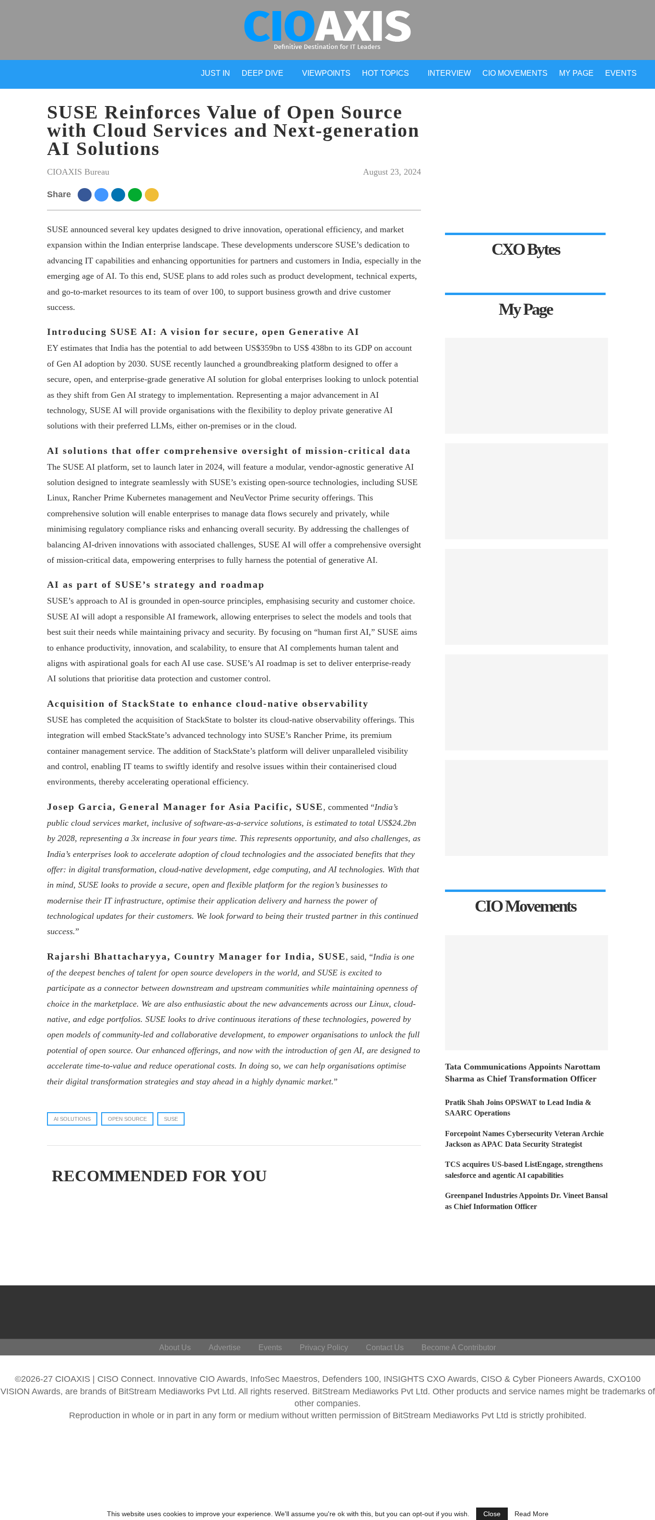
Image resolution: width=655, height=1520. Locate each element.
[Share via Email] (153, 194)
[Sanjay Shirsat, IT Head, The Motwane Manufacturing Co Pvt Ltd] (526, 491)
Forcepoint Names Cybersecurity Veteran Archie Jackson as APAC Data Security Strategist (524, 1138)
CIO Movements (515, 73)
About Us (175, 1347)
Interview (449, 73)
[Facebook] (534, 1310)
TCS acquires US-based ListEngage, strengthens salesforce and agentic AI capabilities (524, 1169)
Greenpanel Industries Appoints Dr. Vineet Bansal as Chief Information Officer (526, 1200)
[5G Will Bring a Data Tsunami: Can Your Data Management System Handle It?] (526, 386)
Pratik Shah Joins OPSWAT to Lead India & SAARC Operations (518, 1107)
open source (127, 1119)
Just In (215, 73)
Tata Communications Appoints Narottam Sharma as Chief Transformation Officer (522, 1072)
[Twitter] (557, 1310)
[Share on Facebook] (86, 194)
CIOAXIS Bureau (78, 172)
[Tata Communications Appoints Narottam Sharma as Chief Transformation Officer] (526, 992)
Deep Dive (262, 73)
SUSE (171, 1119)
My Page (576, 73)
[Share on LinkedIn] (119, 194)
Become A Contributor (458, 1347)
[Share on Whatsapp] (136, 194)
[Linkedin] (580, 1310)
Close (492, 1514)
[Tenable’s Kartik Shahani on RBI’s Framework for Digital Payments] (526, 702)
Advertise (225, 1347)
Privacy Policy (324, 1347)
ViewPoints (326, 73)
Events (621, 73)
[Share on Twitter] (102, 194)
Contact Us (385, 1347)
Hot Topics (385, 73)
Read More (532, 1513)
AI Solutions (72, 1119)
